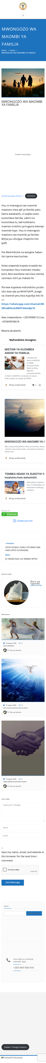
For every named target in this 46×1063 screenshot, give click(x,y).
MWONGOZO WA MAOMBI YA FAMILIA (21, 103)
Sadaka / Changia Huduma (15, 1047)
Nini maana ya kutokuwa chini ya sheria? (15, 708)
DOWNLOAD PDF (24, 521)
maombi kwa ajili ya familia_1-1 (12, 196)
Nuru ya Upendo (15, 650)
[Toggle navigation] (23, 15)
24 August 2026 (11, 643)
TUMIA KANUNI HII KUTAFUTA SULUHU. (15, 782)
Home (4, 50)
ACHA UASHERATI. (8, 646)
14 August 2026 (11, 779)
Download (31, 196)
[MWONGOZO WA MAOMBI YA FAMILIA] (23, 84)
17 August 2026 (11, 705)
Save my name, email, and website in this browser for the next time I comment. (22, 856)
